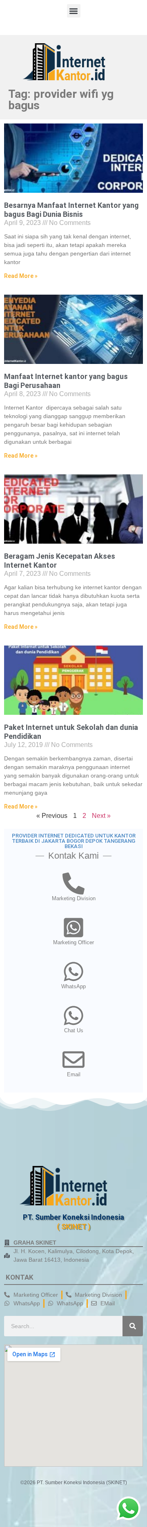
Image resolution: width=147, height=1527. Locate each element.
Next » (101, 815)
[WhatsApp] (73, 972)
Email (73, 1074)
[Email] (73, 1060)
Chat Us (73, 1030)
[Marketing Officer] (73, 928)
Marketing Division (74, 898)
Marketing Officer (73, 942)
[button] (73, 11)
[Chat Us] (73, 1016)
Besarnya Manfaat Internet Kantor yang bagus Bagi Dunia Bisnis (71, 209)
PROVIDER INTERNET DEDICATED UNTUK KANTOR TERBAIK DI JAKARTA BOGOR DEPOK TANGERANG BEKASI (74, 841)
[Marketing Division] (73, 884)
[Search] (132, 1326)
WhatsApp (73, 986)
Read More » (21, 276)
